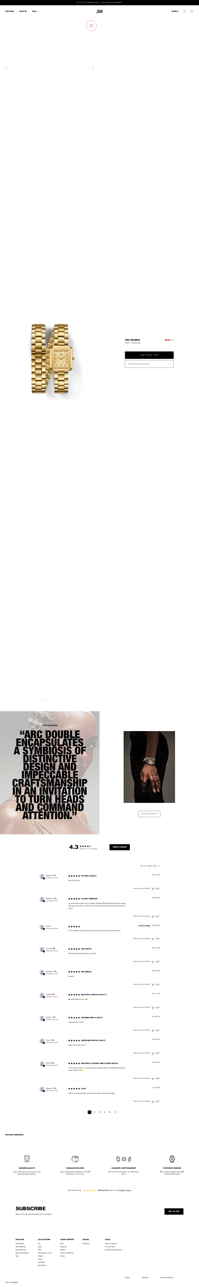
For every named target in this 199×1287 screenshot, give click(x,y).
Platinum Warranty (66, 1253)
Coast (40, 1259)
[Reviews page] (99, 1190)
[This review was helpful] (153, 889)
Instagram (86, 1243)
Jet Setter (41, 1262)
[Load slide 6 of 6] (58, 700)
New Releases (21, 1247)
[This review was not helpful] (157, 888)
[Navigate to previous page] (84, 1112)
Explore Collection (149, 813)
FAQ (61, 1243)
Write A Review (120, 847)
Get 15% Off (174, 1211)
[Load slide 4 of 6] (51, 700)
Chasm (40, 1256)
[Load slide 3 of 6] (48, 700)
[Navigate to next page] (115, 1112)
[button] (184, 10)
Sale (17, 1256)
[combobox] (150, 866)
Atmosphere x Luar (44, 1253)
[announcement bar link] (99, 2)
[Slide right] (93, 68)
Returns (63, 1250)
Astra (40, 1247)
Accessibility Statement (113, 1250)
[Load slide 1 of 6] (41, 700)
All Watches (20, 1243)
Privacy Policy (110, 1247)
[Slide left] (6, 68)
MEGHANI (14, 1282)
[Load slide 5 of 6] (54, 700)
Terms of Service (111, 1243)
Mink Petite (42, 1265)
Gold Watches (21, 1250)
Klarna (62, 1256)
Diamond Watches (22, 1253)
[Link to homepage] (99, 11)
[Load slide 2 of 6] (45, 700)
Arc (39, 1243)
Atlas (40, 1250)
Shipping (63, 1247)
